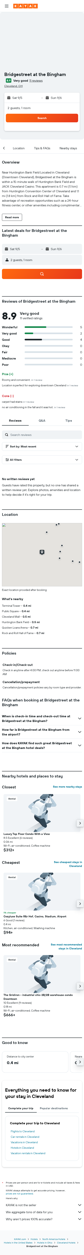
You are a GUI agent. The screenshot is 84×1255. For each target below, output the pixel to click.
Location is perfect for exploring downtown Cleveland (40, 385)
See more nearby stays (67, 786)
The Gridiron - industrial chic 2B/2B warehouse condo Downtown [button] (38, 997)
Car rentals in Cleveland (25, 1137)
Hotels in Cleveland (22, 1147)
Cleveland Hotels (66, 1242)
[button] (6, 6)
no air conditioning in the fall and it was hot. (33, 407)
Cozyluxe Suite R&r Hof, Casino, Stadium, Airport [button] (35, 916)
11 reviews (36, 80)
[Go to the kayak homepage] (25, 6)
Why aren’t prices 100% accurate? (29, 1219)
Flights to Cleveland (23, 1131)
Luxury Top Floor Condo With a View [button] (27, 834)
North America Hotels (53, 1239)
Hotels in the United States (18, 1242)
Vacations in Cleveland (24, 1142)
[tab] (15, 420)
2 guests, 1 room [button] (19, 108)
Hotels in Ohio (44, 1242)
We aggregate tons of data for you (29, 1212)
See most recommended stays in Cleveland (66, 946)
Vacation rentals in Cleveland (28, 1153)
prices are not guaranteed (19, 1193)
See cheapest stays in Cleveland (68, 864)
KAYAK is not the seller (21, 1205)
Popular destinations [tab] (54, 1108)
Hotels (34, 1239)
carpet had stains (18, 401)
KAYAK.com (20, 1239)
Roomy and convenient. (22, 380)
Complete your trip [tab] (21, 1108)
